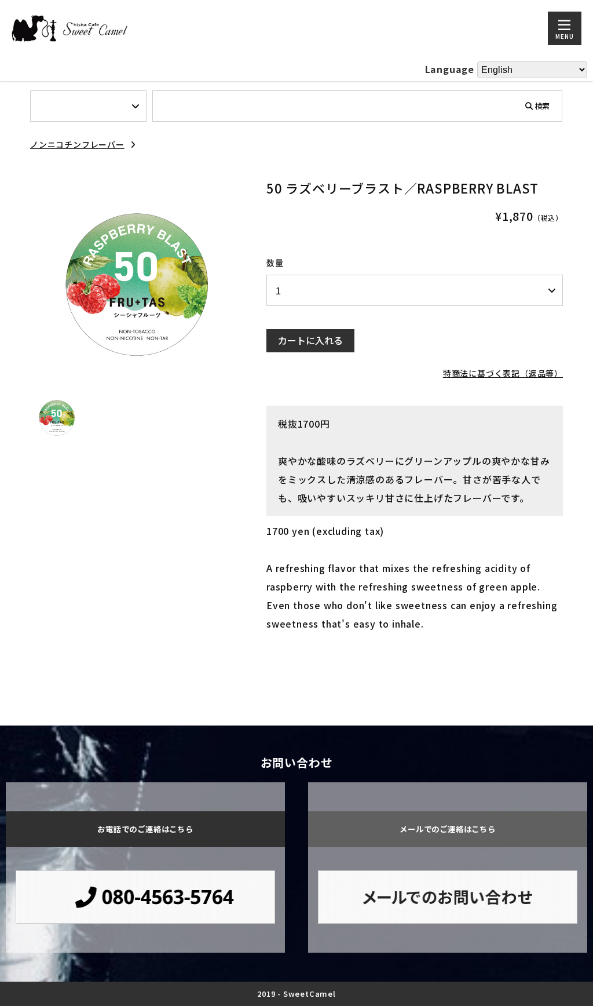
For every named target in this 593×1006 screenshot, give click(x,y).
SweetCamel (309, 993)
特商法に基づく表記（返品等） (503, 373)
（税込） (548, 218)
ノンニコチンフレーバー (77, 144)
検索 (542, 105)
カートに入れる (310, 340)
